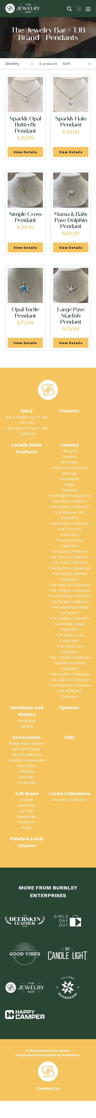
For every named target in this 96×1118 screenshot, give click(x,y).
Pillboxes (27, 771)
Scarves (27, 777)
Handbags (27, 720)
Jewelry (69, 445)
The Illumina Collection (69, 568)
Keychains (27, 765)
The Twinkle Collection (69, 657)
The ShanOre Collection (69, 685)
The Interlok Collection (69, 585)
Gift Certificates (27, 749)
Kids (69, 737)
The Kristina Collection (69, 674)
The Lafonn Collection (69, 679)
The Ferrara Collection (69, 557)
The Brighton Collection (69, 495)
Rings (69, 484)
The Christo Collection (69, 523)
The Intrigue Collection (69, 590)
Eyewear (69, 707)
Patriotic (69, 411)
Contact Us (48, 1088)
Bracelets (69, 462)
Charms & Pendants (69, 467)
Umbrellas (26, 782)
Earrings (69, 473)
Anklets (69, 456)
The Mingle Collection (69, 601)
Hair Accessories (26, 754)
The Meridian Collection (69, 596)
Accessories (27, 737)
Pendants (26, 822)
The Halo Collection (69, 562)
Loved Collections (69, 793)
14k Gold (69, 451)
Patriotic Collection (69, 799)
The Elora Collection (69, 551)
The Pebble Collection (69, 618)
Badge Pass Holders (26, 743)
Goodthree (70, 1055)
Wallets (26, 726)
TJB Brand (26, 793)
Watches (69, 490)
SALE (27, 411)
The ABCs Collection (69, 501)
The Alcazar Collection (69, 506)
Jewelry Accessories (27, 760)
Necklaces (69, 479)
